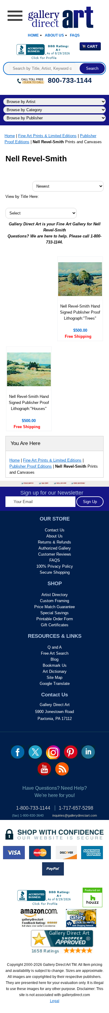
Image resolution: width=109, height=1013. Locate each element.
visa (14, 852)
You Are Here (25, 443)
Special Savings (54, 613)
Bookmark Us (55, 665)
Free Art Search (54, 653)
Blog (54, 659)
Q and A (55, 647)
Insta (53, 752)
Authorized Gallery (54, 548)
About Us (54, 35)
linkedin (88, 752)
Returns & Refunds (54, 542)
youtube (44, 769)
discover (66, 852)
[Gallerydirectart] (55, 15)
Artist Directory (54, 594)
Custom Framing (54, 600)
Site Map (54, 677)
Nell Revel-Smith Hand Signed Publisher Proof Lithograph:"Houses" (29, 402)
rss (62, 769)
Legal (54, 1001)
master (40, 852)
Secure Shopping (55, 572)
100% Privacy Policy (54, 566)
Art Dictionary (55, 671)
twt (35, 752)
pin (71, 752)
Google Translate (55, 683)
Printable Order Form (54, 619)
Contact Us (54, 530)
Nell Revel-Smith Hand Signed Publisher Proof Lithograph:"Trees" (80, 312)
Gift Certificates (54, 625)
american (92, 852)
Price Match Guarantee (54, 607)
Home (33, 35)
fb (18, 752)
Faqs (75, 35)
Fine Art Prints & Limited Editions (47, 136)
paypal (53, 869)
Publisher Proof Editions (30, 466)
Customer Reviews (54, 554)
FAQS (54, 560)
